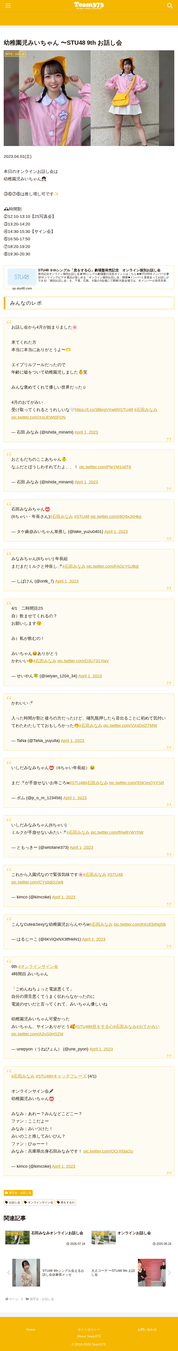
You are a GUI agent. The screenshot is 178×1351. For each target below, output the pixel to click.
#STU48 (125, 409)
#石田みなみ (145, 409)
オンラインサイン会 (40, 1202)
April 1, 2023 (86, 432)
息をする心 (68, 1202)
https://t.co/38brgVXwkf (96, 409)
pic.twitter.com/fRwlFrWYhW (117, 832)
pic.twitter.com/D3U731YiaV (83, 661)
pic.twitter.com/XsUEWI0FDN (38, 417)
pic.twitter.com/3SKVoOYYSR (136, 782)
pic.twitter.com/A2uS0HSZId (37, 1034)
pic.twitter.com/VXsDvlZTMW (130, 725)
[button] (164, 884)
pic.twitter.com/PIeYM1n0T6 (105, 467)
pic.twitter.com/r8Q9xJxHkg (116, 516)
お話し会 (14, 1202)
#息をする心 (101, 1026)
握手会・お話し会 (20, 1192)
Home (30, 1329)
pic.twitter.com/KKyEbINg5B (140, 924)
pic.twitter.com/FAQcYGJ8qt (113, 566)
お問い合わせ (147, 1329)
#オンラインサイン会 (38, 966)
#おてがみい (148, 1026)
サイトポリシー (89, 1329)
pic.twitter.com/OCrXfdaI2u (108, 1151)
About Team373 (89, 1336)
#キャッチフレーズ (69, 1076)
